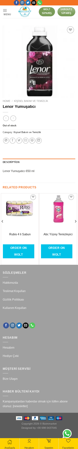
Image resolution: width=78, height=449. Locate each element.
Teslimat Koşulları (14, 291)
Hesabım (8, 347)
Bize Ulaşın (10, 378)
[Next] (75, 228)
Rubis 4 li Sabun (20, 234)
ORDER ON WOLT (18, 251)
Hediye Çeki (11, 355)
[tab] (39, 162)
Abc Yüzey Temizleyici (58, 234)
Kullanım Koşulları (14, 307)
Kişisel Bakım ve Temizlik (31, 101)
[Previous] (2, 228)
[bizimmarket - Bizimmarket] (25, 11)
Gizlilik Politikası (13, 299)
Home (6, 101)
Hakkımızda (10, 282)
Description (11, 162)
